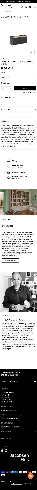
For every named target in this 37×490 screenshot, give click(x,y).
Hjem (2, 16)
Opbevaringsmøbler (16, 16)
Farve (3, 72)
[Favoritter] (22, 7)
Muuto (3, 58)
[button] (30, 7)
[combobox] (18, 11)
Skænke (26, 16)
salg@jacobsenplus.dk (8, 410)
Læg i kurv (25, 88)
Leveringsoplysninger (29, 92)
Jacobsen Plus (9, 481)
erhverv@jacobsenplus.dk (10, 427)
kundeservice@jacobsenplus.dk (12, 418)
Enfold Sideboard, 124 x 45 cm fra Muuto (11, 17)
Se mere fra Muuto (10, 260)
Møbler (7, 16)
